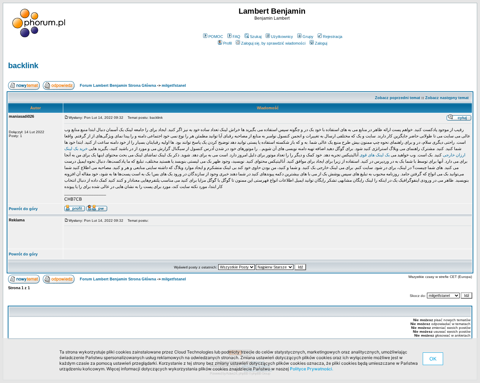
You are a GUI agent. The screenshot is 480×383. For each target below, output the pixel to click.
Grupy (308, 36)
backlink (23, 65)
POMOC (215, 36)
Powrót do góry (23, 209)
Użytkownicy (282, 36)
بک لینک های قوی (374, 154)
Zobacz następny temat (447, 98)
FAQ (236, 36)
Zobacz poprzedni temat (397, 98)
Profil (227, 43)
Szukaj (255, 36)
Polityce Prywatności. (311, 368)
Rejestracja (332, 36)
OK (432, 359)
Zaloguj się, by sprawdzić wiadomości (273, 43)
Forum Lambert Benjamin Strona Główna (118, 85)
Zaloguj (321, 43)
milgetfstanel (174, 85)
